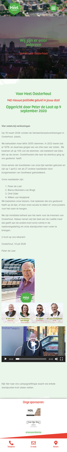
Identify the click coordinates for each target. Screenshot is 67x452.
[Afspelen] (5, 359)
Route (55, 446)
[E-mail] (33, 443)
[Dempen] (56, 359)
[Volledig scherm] (61, 359)
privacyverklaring (33, 432)
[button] (53, 8)
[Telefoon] (11, 443)
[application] (33, 344)
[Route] (56, 443)
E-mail (33, 446)
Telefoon (11, 446)
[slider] (31, 359)
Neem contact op (33, 58)
